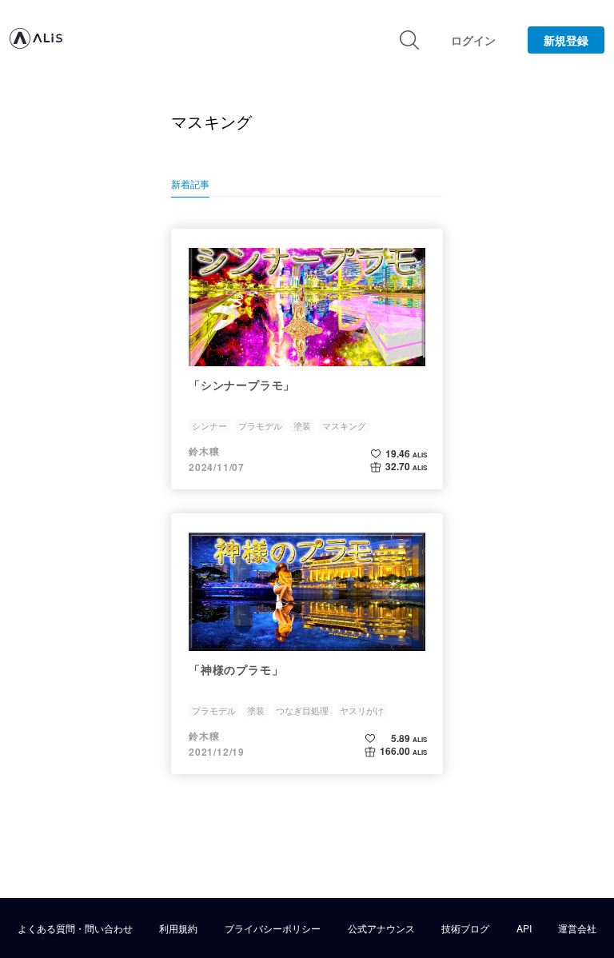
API (524, 928)
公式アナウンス (381, 928)
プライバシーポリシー (273, 928)
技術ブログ (465, 928)
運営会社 (577, 928)
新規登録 (566, 40)
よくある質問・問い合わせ (75, 928)
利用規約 (178, 928)
